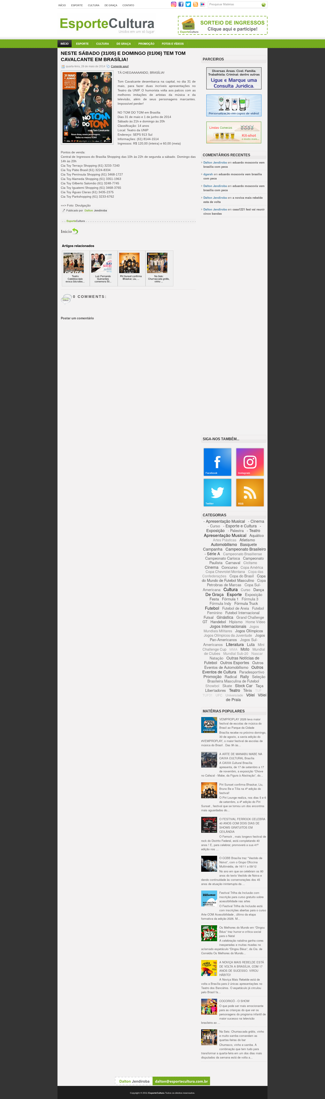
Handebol (218, 621)
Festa (214, 599)
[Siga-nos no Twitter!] (188, 6)
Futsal (209, 617)
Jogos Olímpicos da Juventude (228, 635)
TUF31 (207, 695)
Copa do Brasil (241, 575)
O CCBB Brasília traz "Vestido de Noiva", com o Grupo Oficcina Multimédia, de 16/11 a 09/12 (240, 862)
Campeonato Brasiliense (242, 553)
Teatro (234, 690)
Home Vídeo (255, 621)
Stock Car (243, 685)
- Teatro (253, 530)
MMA (233, 649)
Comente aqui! (120, 66)
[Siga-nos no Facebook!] (181, 6)
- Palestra (236, 530)
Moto (245, 649)
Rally (244, 676)
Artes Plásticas (224, 539)
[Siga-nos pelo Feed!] (196, 6)
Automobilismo (224, 544)
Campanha (212, 549)
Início (62, 5)
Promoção (146, 44)
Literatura (235, 644)
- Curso (214, 525)
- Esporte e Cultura (240, 525)
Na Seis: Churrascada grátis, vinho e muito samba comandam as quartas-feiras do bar (241, 1035)
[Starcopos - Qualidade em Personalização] (234, 115)
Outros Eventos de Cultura (232, 669)
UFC (219, 695)
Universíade (234, 695)
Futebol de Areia (235, 608)
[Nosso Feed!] (250, 506)
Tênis (247, 690)
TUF (258, 690)
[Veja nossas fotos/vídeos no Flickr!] (203, 6)
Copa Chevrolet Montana (225, 571)
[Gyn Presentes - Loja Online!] (233, 142)
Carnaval (233, 562)
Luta (251, 644)
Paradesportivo (251, 672)
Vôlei (250, 695)
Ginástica (225, 617)
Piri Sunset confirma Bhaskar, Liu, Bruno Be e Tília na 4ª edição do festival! (241, 788)
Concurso (229, 567)
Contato (128, 5)
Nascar (257, 653)
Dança (258, 589)
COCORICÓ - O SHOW (234, 1001)
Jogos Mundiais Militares (231, 628)
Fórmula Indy (220, 603)
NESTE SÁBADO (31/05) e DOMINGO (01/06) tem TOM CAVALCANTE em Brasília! (123, 56)
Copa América (252, 567)
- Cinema (256, 521)
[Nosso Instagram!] (250, 475)
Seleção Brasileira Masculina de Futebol (236, 679)
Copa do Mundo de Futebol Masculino (234, 578)
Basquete (248, 544)
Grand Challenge (250, 617)
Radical (231, 676)
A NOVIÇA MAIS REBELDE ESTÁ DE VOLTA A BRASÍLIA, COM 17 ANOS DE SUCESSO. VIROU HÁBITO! (241, 968)
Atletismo (247, 539)
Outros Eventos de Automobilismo (234, 665)
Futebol (212, 608)
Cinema (211, 567)
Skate (227, 685)
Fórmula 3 (250, 599)
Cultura (93, 5)
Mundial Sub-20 (235, 653)
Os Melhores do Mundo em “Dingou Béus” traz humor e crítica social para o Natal (242, 931)
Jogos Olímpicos (249, 630)
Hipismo (236, 621)
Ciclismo (250, 562)
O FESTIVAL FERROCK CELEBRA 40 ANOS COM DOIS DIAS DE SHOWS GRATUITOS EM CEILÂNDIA (242, 825)
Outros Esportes (234, 662)
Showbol (212, 685)
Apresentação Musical (225, 535)
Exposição (253, 594)
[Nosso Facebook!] (217, 475)
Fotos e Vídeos (173, 44)
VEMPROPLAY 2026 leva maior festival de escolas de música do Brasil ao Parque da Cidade (240, 723)
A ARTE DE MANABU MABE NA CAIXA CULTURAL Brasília (240, 756)
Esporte (77, 5)
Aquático (256, 535)
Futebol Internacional (242, 612)
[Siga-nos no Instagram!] (174, 6)
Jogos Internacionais (228, 626)
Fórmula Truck (246, 603)
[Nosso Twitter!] (217, 506)
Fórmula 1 (230, 599)
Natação (216, 658)
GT (205, 621)
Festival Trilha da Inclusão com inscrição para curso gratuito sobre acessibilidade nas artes (241, 897)
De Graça (111, 5)
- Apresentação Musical (224, 521)
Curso (245, 589)
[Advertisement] (233, 288)
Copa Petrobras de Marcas (236, 582)
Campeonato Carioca (222, 558)
